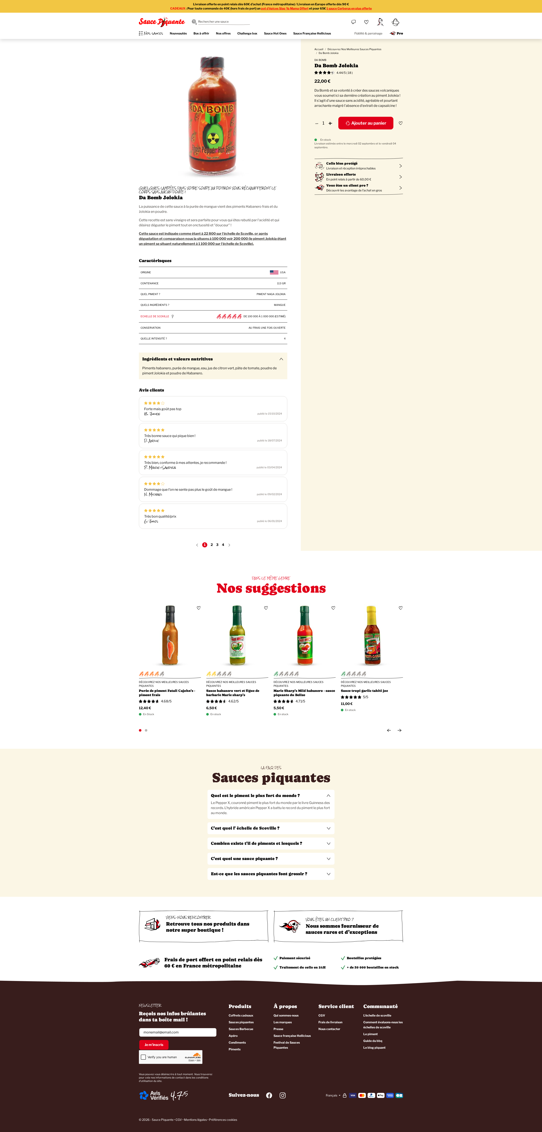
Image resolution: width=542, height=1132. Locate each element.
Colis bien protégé (341, 163)
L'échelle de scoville (377, 1015)
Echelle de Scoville (155, 316)
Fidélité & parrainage (368, 33)
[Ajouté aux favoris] (400, 123)
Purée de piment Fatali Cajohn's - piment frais (167, 693)
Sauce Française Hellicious (312, 33)
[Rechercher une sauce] (194, 22)
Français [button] (332, 1095)
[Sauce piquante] (162, 22)
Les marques (283, 1022)
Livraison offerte (341, 174)
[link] (366, 22)
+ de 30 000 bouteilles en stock (373, 967)
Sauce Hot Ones (275, 33)
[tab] (271, 804)
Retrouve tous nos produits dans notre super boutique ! (207, 927)
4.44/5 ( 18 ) (344, 72)
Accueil (318, 49)
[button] (271, 795)
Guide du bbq (372, 1041)
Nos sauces (153, 33)
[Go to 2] (146, 730)
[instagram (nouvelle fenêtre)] (282, 1095)
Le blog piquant (374, 1047)
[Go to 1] (140, 730)
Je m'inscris (154, 1045)
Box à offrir (201, 33)
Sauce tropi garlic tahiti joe (364, 691)
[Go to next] (399, 730)
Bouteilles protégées (364, 958)
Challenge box (247, 33)
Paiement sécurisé (294, 958)
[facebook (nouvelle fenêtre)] (269, 1095)
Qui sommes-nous (286, 1015)
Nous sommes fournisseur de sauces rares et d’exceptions (342, 929)
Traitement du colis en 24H (302, 967)
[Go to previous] (389, 730)
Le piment (370, 1034)
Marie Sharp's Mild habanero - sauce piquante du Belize (304, 693)
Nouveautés (178, 33)
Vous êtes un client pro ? (347, 185)
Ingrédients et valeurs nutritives (177, 359)
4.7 (177, 1095)
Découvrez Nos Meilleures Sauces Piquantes (354, 49)
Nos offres (223, 33)
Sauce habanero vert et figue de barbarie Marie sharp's (232, 693)
